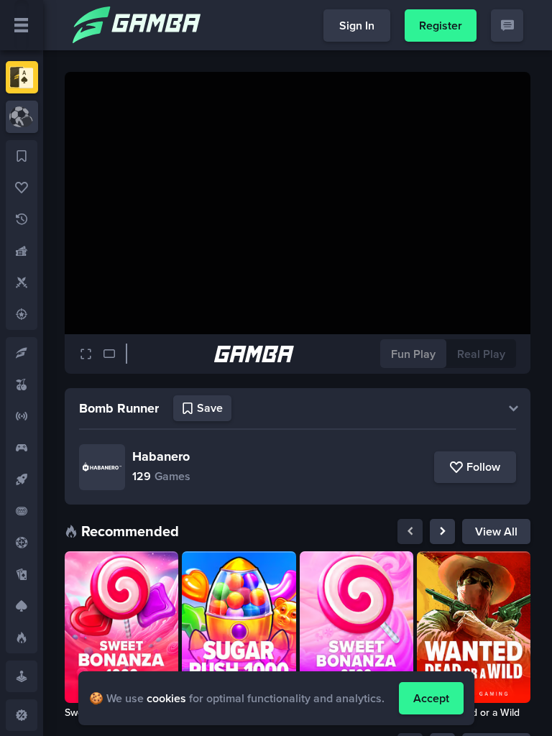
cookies (166, 698)
